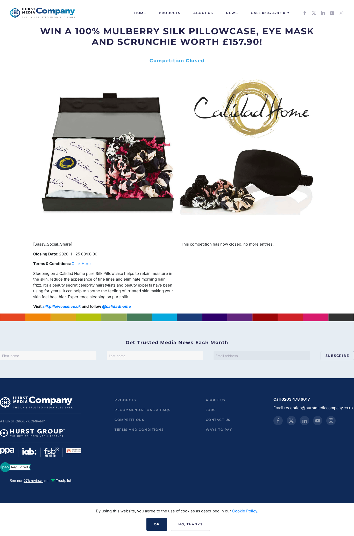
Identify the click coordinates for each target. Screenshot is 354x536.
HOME (140, 13)
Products (125, 400)
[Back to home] (42, 13)
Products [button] (169, 13)
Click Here (81, 263)
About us (215, 400)
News (232, 13)
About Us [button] (203, 13)
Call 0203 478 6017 (270, 13)
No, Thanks (190, 524)
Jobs (211, 410)
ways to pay (219, 429)
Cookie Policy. (245, 511)
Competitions (129, 420)
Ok (157, 524)
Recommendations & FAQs (143, 410)
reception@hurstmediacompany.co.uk (318, 407)
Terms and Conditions (139, 429)
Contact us (218, 420)
